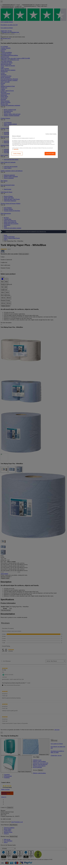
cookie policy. (16, 149)
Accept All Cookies (50, 153)
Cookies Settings (17, 153)
